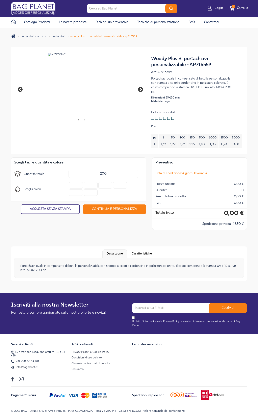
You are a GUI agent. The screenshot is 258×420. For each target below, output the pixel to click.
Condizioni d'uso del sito (87, 357)
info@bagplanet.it (26, 367)
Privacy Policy (171, 321)
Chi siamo (78, 369)
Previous (22, 89)
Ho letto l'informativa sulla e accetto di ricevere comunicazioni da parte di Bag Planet (186, 323)
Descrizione (115, 253)
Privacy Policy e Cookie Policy (90, 352)
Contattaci (211, 22)
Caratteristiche (142, 253)
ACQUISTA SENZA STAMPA (50, 209)
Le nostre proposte (73, 22)
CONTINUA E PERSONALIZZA (114, 209)
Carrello (241, 8)
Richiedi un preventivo (112, 22)
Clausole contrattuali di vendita (91, 363)
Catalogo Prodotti (37, 22)
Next (138, 89)
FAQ (191, 22)
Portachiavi (58, 36)
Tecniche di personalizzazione (158, 22)
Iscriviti (228, 308)
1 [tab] (78, 120)
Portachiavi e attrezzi (33, 36)
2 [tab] (84, 120)
